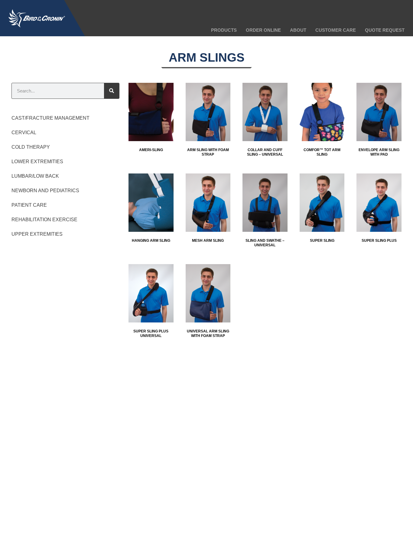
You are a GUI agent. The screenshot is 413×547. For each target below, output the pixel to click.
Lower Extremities (37, 161)
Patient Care (29, 205)
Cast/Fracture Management (50, 118)
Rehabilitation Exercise (44, 219)
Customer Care (335, 30)
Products (224, 30)
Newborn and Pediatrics (45, 190)
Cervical (23, 132)
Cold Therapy (30, 147)
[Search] (111, 91)
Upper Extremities (37, 234)
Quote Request (385, 30)
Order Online (263, 30)
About (298, 30)
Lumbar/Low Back (35, 176)
